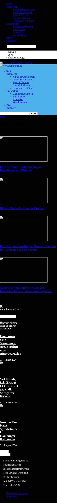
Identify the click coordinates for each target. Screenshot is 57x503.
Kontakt (12, 52)
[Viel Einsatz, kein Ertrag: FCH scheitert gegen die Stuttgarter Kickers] (8, 363)
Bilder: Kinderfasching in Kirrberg (22, 208)
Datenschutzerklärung (17, 493)
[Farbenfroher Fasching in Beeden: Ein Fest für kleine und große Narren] (24, 240)
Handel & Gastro (21, 18)
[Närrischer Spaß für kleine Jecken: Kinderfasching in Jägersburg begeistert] (24, 281)
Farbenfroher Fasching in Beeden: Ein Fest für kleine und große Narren (28, 248)
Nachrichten (12, 23)
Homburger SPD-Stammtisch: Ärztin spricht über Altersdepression (10, 345)
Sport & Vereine (21, 15)
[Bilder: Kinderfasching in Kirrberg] (24, 202)
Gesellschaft (11, 485)
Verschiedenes (20, 35)
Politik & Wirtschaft (22, 12)
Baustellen (18, 32)
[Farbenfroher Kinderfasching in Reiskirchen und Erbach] (24, 160)
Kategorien (11, 6)
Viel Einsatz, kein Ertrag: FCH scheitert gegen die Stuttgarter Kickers (9, 387)
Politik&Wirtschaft (14, 481)
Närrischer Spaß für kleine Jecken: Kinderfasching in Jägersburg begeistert (26, 289)
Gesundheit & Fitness (23, 21)
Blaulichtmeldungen (23, 26)
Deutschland (11, 477)
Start (8, 4)
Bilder (9, 38)
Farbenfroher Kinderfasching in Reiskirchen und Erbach (21, 168)
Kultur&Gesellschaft (15, 473)
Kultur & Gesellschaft (24, 9)
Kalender (11, 40)
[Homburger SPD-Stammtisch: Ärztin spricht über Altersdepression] (9, 328)
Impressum (11, 496)
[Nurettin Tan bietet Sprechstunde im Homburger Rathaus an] (8, 406)
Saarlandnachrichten (16, 468)
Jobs (10, 54)
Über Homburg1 (16, 57)
